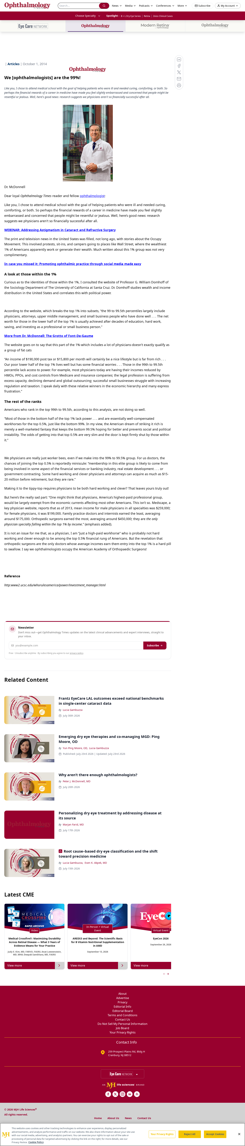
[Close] (239, 1134)
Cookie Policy (36, 1142)
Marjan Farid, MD (73, 824)
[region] (122, 1134)
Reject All (189, 1134)
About (122, 994)
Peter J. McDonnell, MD (76, 781)
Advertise (122, 998)
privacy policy (76, 653)
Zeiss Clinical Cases (163, 16)
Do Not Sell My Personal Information (122, 1024)
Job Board (122, 1028)
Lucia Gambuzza (73, 710)
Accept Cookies (215, 1134)
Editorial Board (122, 1011)
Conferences (163, 5)
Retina (147, 16)
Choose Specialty (85, 15)
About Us (113, 1118)
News (128, 1118)
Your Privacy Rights (123, 1032)
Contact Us (122, 1019)
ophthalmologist (92, 196)
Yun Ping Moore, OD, (75, 748)
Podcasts (144, 5)
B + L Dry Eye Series (131, 16)
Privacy (122, 1002)
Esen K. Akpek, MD (96, 862)
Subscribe (153, 645)
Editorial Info (122, 1007)
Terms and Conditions (122, 1015)
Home (98, 1118)
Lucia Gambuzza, (73, 862)
